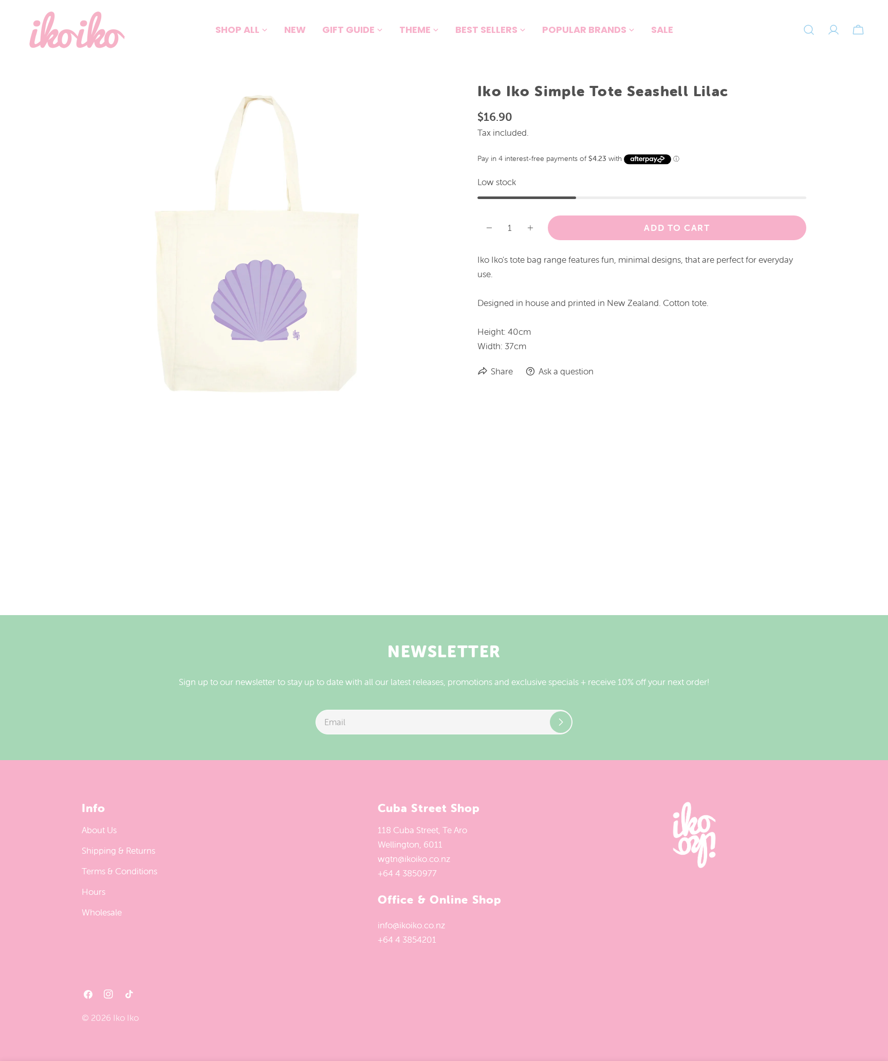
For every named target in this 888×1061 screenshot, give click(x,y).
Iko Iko (126, 1017)
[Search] (809, 30)
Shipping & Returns (118, 850)
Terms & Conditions (119, 871)
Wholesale (102, 912)
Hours (93, 891)
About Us (99, 830)
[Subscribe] (560, 722)
